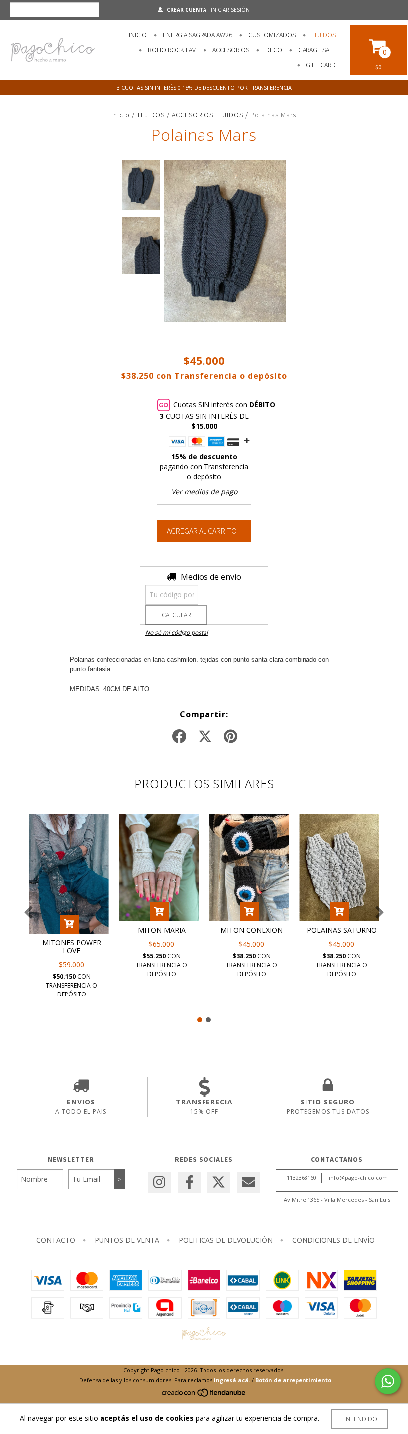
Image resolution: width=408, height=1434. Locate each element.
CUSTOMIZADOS (271, 34)
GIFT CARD (320, 64)
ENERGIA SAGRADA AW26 (196, 34)
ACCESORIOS (230, 49)
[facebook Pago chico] (189, 1182)
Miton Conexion (251, 930)
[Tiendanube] (204, 1395)
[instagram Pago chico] (159, 1182)
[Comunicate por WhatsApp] (388, 1381)
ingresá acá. (232, 1380)
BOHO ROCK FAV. (171, 49)
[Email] (248, 1182)
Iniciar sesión (230, 9)
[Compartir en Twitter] (205, 736)
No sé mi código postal (176, 632)
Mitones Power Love (71, 946)
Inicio (120, 114)
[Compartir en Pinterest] (230, 736)
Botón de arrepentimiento (293, 1380)
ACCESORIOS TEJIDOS (207, 114)
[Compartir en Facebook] (179, 736)
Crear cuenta (186, 9)
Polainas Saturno (342, 930)
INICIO (138, 34)
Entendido (359, 1418)
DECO (273, 49)
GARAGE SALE (316, 49)
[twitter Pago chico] (218, 1182)
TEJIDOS (323, 34)
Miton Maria (162, 930)
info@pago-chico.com (358, 1177)
